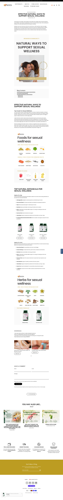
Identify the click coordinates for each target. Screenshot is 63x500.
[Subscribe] (40, 470)
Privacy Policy (34, 386)
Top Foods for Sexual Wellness (22, 93)
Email (33, 368)
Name (15, 368)
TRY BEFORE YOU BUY (34, 6)
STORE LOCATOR (35, 4)
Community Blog (32, 394)
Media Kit (35, 488)
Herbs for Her (20, 95)
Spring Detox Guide (50, 424)
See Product (20, 238)
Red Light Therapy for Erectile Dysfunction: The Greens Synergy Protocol (31, 425)
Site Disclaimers (30, 488)
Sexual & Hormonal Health (31, 12)
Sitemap (39, 488)
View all (31, 406)
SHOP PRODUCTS (18, 4)
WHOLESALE (26, 6)
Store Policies (25, 488)
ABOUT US (27, 4)
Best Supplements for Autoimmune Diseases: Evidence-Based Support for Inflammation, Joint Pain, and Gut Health (12, 426)
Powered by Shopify (35, 492)
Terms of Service (40, 386)
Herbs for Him (20, 96)
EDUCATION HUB (43, 4)
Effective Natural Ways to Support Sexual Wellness (26, 92)
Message (15, 373)
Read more (17, 353)
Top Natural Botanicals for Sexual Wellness (24, 94)
